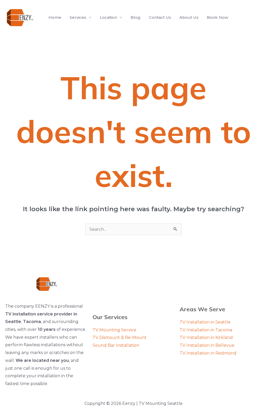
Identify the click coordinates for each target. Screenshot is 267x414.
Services (78, 17)
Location (108, 17)
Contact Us (160, 17)
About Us (188, 17)
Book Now (217, 17)
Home (54, 17)
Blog (136, 17)
